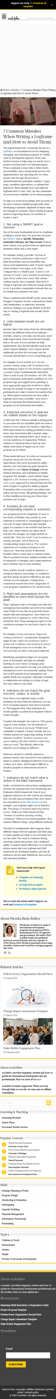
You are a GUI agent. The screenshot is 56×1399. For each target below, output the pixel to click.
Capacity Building (11, 1209)
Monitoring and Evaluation (20, 1142)
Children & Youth (10, 1240)
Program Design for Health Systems (24, 1163)
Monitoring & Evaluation (14, 1200)
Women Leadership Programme (22, 1156)
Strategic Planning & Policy (15, 1190)
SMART (10, 238)
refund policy (32, 1392)
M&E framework (34, 802)
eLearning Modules (11, 1117)
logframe (7, 151)
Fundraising (8, 1223)
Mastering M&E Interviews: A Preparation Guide (25, 1305)
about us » (36, 1079)
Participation (8, 1204)
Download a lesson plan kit (32, 888)
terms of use (8, 1389)
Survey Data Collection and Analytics (24, 1149)
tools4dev (22, 1395)
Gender (5, 1249)
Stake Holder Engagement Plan (21, 1048)
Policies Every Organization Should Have (28, 974)
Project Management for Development (24, 1170)
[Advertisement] (28, 56)
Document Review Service (15, 1127)
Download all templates (34, 4)
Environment (8, 1244)
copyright (21, 1389)
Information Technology (14, 1218)
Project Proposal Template (14, 1309)
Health (5, 1254)
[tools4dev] (28, 16)
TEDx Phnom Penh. (12, 942)
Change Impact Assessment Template (25, 1011)
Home (5, 90)
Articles (15, 90)
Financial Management (13, 1214)
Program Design (10, 1195)
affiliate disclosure (36, 1389)
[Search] (48, 1102)
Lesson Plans (8, 1122)
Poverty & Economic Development (19, 1259)
